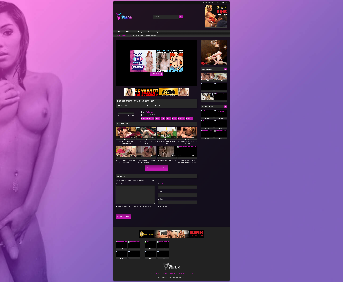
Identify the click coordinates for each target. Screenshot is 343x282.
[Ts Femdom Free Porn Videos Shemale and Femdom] (124, 16)
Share (159, 105)
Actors (150, 32)
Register (224, 2)
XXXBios (191, 273)
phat (175, 118)
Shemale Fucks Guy (127, 35)
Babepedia (181, 273)
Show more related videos (156, 168)
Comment (119, 184)
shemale (190, 118)
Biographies (159, 32)
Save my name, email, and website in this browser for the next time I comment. (142, 206)
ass (164, 118)
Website (160, 199)
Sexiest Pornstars (169, 273)
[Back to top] (337, 276)
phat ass (182, 118)
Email (160, 191)
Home (121, 32)
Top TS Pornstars (154, 273)
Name (160, 184)
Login (217, 2)
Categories (131, 32)
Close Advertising (156, 74)
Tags (141, 32)
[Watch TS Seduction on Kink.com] (216, 27)
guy (169, 118)
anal (158, 118)
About (147, 105)
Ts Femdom (150, 112)
